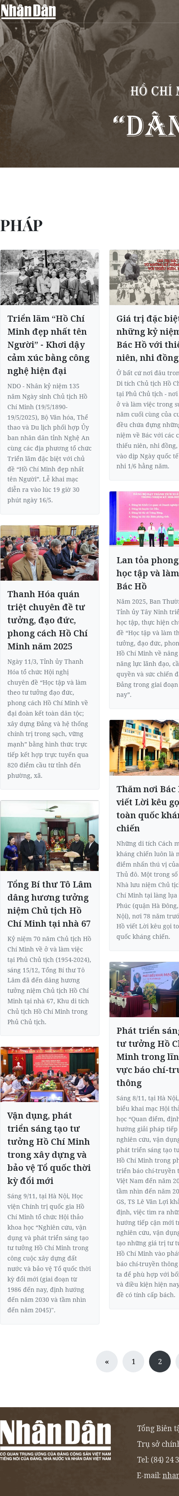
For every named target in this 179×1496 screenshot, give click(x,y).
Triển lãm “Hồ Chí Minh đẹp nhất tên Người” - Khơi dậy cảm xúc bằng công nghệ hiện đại (48, 345)
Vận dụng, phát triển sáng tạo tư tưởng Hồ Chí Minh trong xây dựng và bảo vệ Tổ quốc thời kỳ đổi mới (49, 1148)
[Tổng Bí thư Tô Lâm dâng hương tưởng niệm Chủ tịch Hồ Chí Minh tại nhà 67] (49, 835)
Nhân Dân (28, 11)
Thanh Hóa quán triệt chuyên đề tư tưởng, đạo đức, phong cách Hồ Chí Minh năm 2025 (47, 620)
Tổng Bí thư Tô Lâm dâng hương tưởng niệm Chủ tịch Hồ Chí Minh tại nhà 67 (49, 903)
